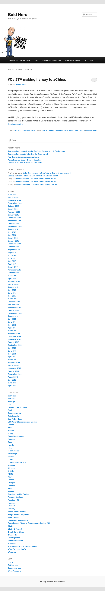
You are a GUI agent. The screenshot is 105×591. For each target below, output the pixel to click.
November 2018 (14, 220)
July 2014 (12, 319)
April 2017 (12, 264)
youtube (82, 130)
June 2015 (12, 293)
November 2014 (14, 307)
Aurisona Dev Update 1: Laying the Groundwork (28, 154)
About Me (89, 60)
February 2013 (14, 362)
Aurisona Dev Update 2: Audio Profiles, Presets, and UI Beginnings (36, 151)
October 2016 (13, 272)
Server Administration (17, 511)
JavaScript (12, 453)
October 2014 (13, 310)
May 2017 (12, 261)
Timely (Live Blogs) (16, 532)
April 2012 (12, 385)
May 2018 (12, 235)
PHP (10, 488)
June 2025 (12, 194)
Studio (11, 526)
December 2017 (14, 243)
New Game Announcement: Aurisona (23, 157)
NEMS (10, 474)
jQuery (11, 456)
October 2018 (13, 223)
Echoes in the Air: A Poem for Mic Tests (25, 162)
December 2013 (14, 336)
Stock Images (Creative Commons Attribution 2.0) (29, 523)
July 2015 (12, 290)
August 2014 (13, 316)
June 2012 (12, 382)
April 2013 (12, 356)
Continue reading (17, 123)
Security (11, 508)
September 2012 (14, 374)
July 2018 (12, 232)
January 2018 (13, 240)
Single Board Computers (51, 60)
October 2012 (13, 371)
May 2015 (12, 295)
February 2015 (14, 301)
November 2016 (14, 269)
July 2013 (12, 348)
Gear (10, 442)
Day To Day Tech (15, 419)
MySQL (11, 471)
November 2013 (14, 339)
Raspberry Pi (13, 500)
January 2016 (13, 284)
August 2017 (13, 252)
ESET (10, 427)
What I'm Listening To (17, 549)
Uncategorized (14, 537)
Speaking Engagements (18, 520)
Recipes (11, 502)
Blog (35, 60)
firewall (71, 130)
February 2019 (14, 212)
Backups (11, 401)
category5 (59, 130)
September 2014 (14, 313)
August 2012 (13, 377)
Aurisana (11, 398)
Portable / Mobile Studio (18, 494)
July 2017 (12, 255)
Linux (10, 459)
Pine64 (11, 491)
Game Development (16, 436)
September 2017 (14, 249)
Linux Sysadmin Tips (17, 462)
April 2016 (12, 278)
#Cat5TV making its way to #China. (37, 79)
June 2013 (12, 351)
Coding (11, 410)
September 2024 (14, 203)
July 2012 (12, 380)
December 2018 (14, 217)
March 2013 (13, 359)
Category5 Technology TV (25, 130)
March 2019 (13, 209)
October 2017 (13, 246)
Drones (11, 424)
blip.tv (45, 130)
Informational (13, 450)
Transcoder (12, 534)
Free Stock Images (73, 60)
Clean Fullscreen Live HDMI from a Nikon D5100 (37, 175)
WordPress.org (14, 570)
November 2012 (14, 368)
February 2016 (14, 281)
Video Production (15, 540)
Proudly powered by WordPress (52, 581)
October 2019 (13, 206)
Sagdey (11, 175)
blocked (51, 130)
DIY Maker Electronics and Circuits (22, 421)
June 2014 (12, 322)
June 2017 (12, 258)
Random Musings (15, 497)
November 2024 (14, 200)
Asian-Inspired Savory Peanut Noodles (24, 159)
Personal (11, 485)
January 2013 (13, 365)
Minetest (11, 468)
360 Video (12, 395)
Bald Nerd (17, 14)
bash (10, 404)
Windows (12, 552)
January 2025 (13, 197)
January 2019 (13, 214)
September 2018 (14, 226)
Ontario (11, 479)
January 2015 (13, 304)
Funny (10, 433)
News (10, 476)
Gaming (11, 439)
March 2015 (13, 298)
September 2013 (14, 345)
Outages (11, 482)
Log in (10, 562)
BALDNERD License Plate (19, 60)
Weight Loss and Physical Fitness (22, 546)
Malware (11, 465)
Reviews (11, 505)
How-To (11, 445)
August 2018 (13, 229)
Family (11, 430)
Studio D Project (15, 529)
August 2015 (13, 287)
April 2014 (12, 327)
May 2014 (12, 325)
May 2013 (12, 353)
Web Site (11, 543)
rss (76, 130)
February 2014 (14, 333)
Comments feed (14, 568)
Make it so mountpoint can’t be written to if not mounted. (47, 173)
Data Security (13, 416)
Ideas (10, 448)
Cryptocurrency (14, 413)
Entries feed (13, 565)
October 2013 (13, 342)
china (66, 130)
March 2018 (13, 238)
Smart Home (13, 517)
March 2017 (13, 267)
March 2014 (13, 330)
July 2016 (12, 275)
